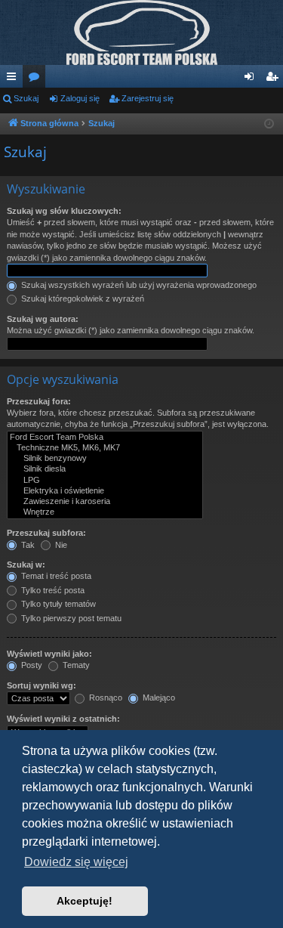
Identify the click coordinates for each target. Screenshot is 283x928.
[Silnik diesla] (104, 469)
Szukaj (26, 98)
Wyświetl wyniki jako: (49, 653)
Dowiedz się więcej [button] (76, 861)
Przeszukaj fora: (39, 401)
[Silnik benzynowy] (104, 458)
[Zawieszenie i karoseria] (104, 501)
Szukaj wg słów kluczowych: (64, 210)
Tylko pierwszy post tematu (70, 618)
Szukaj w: (26, 564)
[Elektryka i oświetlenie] (104, 491)
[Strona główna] (141, 32)
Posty (30, 665)
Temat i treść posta (55, 575)
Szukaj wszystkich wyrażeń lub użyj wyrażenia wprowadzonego (138, 284)
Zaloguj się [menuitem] (252, 79)
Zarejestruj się (148, 98)
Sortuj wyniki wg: (41, 685)
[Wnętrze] (104, 512)
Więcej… (14, 79)
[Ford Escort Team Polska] (104, 437)
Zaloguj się (80, 98)
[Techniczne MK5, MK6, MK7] (104, 448)
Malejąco (157, 697)
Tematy (75, 665)
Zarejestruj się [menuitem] (274, 79)
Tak (27, 544)
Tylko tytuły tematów (57, 603)
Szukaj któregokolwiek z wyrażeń (81, 298)
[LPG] (104, 480)
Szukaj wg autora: (42, 318)
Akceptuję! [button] (84, 901)
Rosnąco (104, 697)
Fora (37, 79)
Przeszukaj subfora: (46, 532)
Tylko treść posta (52, 590)
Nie (60, 544)
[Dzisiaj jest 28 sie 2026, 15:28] (269, 124)
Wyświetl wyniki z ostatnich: (63, 718)
